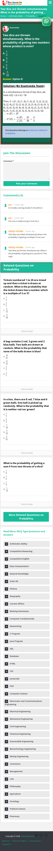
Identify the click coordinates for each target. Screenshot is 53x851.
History (12, 588)
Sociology (13, 801)
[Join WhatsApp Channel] (46, 21)
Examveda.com (27, 836)
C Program (14, 633)
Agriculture (14, 793)
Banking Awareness (18, 611)
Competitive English (18, 558)
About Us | (6, 841)
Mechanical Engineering (20, 719)
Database (13, 656)
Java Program (15, 641)
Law (11, 778)
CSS (10, 671)
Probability (10, 133)
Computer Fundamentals (21, 618)
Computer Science (17, 693)
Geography (14, 596)
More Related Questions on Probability (26, 516)
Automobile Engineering (20, 741)
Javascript (13, 678)
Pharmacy (14, 816)
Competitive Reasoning (20, 551)
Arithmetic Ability (36, 130)
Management (15, 771)
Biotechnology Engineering (22, 749)
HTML (11, 663)
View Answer (26, 331)
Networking (14, 626)
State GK (13, 581)
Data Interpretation (18, 566)
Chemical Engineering (19, 734)
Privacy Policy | (36, 841)
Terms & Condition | (20, 841)
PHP (11, 686)
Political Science (16, 808)
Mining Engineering (18, 756)
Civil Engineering (17, 726)
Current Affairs (16, 603)
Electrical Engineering (19, 711)
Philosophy (14, 786)
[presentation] (7, 53)
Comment (8, 161)
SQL (11, 648)
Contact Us (6, 844)
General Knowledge (18, 573)
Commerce (14, 764)
